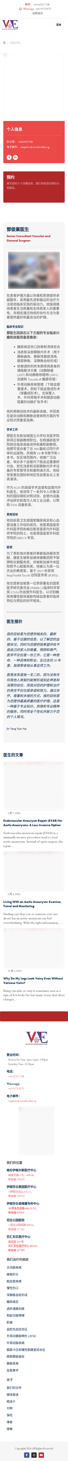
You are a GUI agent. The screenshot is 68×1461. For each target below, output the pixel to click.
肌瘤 (10, 1322)
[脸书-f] (9, 157)
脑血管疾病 (14, 1281)
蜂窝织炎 (12, 1274)
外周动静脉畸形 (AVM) (21, 1336)
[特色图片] (34, 786)
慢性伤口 (12, 1288)
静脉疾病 (12, 1363)
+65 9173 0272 (43, 9)
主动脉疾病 (14, 1267)
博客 (10, 1422)
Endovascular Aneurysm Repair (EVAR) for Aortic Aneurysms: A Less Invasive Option (32, 823)
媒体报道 (12, 1395)
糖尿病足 (12, 1302)
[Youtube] (41, 1455)
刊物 (10, 1408)
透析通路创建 (15, 1309)
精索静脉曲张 (15, 1356)
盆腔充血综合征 (17, 1329)
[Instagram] (34, 1455)
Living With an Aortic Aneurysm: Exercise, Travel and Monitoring (32, 904)
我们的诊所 (14, 1388)
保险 (10, 1415)
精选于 (11, 1401)
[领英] (15, 157)
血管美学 (12, 1370)
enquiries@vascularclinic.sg (35, 147)
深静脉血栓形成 (17, 1295)
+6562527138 (25, 141)
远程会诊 (37, 13)
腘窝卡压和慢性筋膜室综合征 (26, 1350)
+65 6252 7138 (42, 4)
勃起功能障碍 (15, 1315)
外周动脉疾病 (15, 1343)
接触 (10, 1429)
